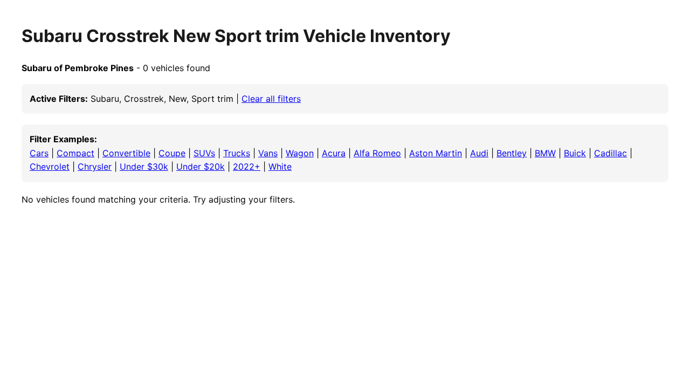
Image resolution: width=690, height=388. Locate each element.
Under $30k (144, 166)
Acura (334, 153)
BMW (545, 153)
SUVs (204, 153)
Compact (75, 153)
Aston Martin (435, 153)
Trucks (236, 153)
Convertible (126, 153)
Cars (39, 153)
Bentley (511, 153)
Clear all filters (271, 98)
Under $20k (200, 166)
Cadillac (610, 153)
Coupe (171, 153)
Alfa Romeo (377, 153)
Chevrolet (50, 166)
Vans (268, 153)
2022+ (246, 166)
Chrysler (95, 166)
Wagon (300, 153)
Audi (479, 153)
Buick (575, 153)
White (280, 166)
